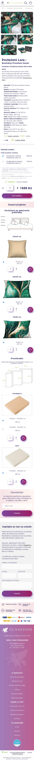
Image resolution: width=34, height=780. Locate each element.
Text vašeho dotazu (10, 580)
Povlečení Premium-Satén (14, 8)
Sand (3, 80)
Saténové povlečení (17, 710)
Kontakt (17, 731)
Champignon (27, 78)
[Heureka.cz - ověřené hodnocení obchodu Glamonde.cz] (17, 743)
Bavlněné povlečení (17, 714)
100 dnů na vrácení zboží (28, 610)
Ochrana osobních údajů (17, 685)
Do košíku (17, 196)
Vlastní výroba (11, 604)
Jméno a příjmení (9, 562)
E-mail (4, 571)
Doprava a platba (17, 694)
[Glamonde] (14, 3)
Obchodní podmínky (17, 677)
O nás (17, 727)
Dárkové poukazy (17, 698)
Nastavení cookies (17, 754)
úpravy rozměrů (13, 136)
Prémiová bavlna (26, 604)
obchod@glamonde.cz (17, 643)
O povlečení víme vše (17, 706)
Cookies (17, 689)
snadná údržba (20, 140)
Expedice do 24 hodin (10, 610)
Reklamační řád (17, 681)
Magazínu (27, 545)
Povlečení (17, 719)
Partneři (17, 735)
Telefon (21, 571)
